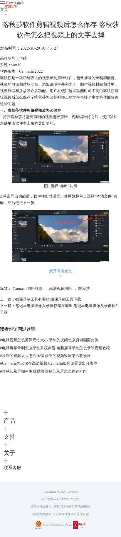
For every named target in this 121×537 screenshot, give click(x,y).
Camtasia (15, 3)
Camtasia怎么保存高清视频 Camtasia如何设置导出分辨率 (48, 363)
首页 (4, 9)
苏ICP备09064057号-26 (57, 524)
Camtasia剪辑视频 (28, 288)
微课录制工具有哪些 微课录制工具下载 (48, 299)
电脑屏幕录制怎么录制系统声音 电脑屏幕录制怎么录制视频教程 (55, 348)
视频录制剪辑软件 (57, 78)
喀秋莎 (84, 288)
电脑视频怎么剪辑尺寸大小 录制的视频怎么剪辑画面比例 (49, 340)
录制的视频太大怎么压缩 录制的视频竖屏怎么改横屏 (45, 355)
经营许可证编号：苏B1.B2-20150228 (54, 506)
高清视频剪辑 (60, 288)
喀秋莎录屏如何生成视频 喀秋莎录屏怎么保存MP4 (43, 371)
